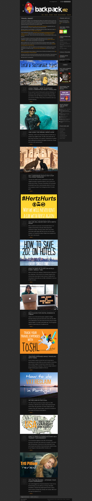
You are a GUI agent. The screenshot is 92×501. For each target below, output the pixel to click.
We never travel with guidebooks (40, 48)
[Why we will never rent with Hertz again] (39, 206)
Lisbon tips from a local (63, 42)
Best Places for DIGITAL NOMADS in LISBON (41, 313)
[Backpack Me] (46, 8)
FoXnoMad (61, 131)
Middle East (42, 174)
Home (42, 14)
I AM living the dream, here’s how (41, 132)
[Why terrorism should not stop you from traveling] (39, 160)
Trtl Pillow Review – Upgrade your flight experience (42, 480)
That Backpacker (62, 134)
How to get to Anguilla (63, 48)
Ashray (53, 130)
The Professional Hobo (63, 135)
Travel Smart (43, 86)
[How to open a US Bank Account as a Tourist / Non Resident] (39, 424)
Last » (37, 496)
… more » (30, 101)
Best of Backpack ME (35, 130)
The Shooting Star (62, 136)
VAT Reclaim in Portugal (37, 400)
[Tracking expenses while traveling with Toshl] (39, 341)
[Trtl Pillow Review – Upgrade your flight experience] (39, 465)
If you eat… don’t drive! (66, 109)
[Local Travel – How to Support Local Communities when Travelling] (39, 72)
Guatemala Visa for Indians (65, 122)
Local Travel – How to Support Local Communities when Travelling (42, 88)
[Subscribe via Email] (65, 33)
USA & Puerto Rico (43, 220)
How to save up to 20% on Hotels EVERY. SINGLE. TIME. (41, 269)
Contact (49, 500)
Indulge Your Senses (62, 14)
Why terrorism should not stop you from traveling (41, 176)
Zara (47, 86)
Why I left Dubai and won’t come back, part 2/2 (65, 119)
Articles (64, 499)
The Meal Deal (68, 499)
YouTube (61, 1)
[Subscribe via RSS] (61, 33)
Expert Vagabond (62, 129)
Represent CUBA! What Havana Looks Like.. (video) (65, 111)
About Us (46, 14)
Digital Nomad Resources (42, 130)
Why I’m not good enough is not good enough (65, 44)
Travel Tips (69, 14)
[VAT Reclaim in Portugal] (39, 385)
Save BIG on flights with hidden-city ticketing (65, 46)
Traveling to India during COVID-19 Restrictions (65, 40)
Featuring (51, 14)
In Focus (55, 499)
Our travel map (52, 499)
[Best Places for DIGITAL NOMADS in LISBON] (39, 297)
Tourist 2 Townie (62, 138)
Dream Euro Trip (62, 128)
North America (34, 220)
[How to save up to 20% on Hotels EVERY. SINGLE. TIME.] (39, 253)
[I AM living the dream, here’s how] (39, 117)
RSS (62, 1)
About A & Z (66, 116)
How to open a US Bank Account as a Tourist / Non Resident (42, 437)
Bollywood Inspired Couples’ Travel (64, 114)
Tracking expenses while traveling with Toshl (42, 357)
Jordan (39, 174)
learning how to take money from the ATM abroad (37, 26)
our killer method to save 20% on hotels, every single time (38, 30)
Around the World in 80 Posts (36, 86)
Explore (55, 14)
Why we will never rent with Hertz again (42, 222)
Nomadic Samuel (62, 132)
